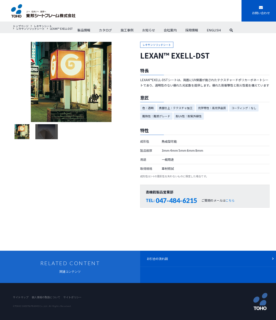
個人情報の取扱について (46, 297)
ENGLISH (214, 30)
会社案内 (170, 30)
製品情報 (83, 30)
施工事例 (127, 30)
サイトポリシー (72, 297)
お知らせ (148, 30)
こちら (230, 200)
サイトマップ (20, 297)
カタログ (105, 30)
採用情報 (191, 30)
